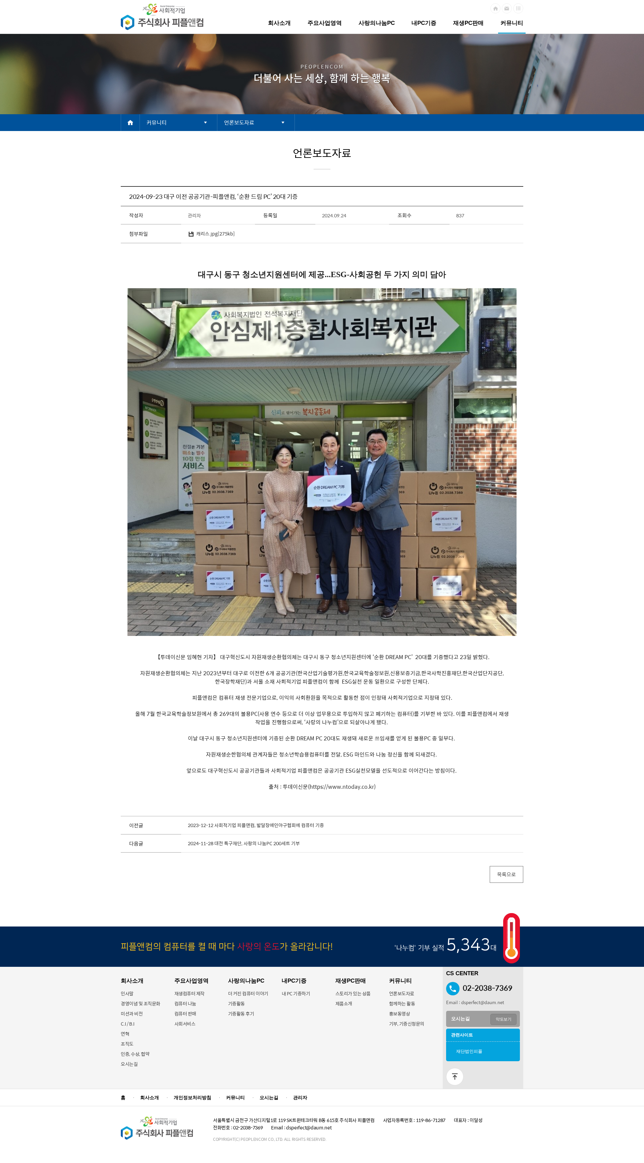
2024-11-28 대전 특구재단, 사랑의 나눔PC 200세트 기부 (244, 843)
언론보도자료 (401, 993)
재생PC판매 (468, 23)
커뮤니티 (511, 23)
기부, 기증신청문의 (406, 1023)
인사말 (127, 993)
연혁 (125, 1033)
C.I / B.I (128, 1023)
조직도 (127, 1043)
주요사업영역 (325, 23)
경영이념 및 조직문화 (140, 1003)
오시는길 (129, 1064)
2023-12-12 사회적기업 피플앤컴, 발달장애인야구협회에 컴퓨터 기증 (256, 825)
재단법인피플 (469, 1051)
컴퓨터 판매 (185, 1013)
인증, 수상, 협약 (135, 1054)
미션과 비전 (132, 1013)
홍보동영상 (399, 1013)
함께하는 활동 (402, 1003)
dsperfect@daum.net (482, 1002)
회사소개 (279, 23)
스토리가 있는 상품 (353, 993)
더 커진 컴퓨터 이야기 (248, 993)
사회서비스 (185, 1023)
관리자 (300, 1097)
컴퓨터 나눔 (185, 1003)
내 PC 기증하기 (296, 993)
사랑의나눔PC (377, 23)
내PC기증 (424, 23)
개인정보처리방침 (192, 1097)
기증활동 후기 (241, 1013)
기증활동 (236, 1003)
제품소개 (343, 1003)
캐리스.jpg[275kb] (215, 233)
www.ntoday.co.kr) (352, 786)
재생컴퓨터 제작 (189, 993)
